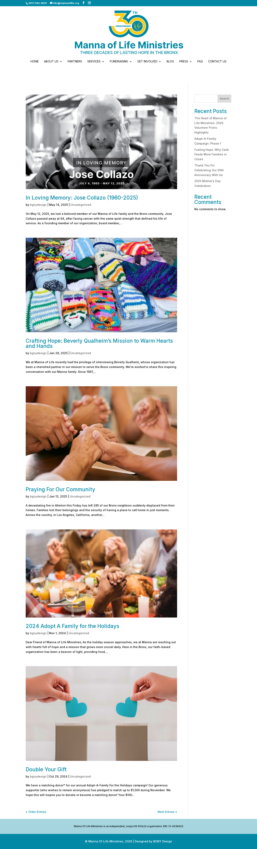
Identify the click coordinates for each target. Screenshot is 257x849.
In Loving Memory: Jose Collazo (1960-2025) (82, 198)
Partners (75, 61)
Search (224, 98)
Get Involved (147, 61)
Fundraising (119, 61)
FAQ (200, 61)
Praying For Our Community (60, 489)
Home (35, 61)
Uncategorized (80, 204)
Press (183, 61)
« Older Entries (36, 811)
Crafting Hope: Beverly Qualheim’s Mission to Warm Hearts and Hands (99, 343)
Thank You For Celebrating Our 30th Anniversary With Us (209, 170)
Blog (170, 61)
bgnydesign (38, 204)
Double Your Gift (46, 769)
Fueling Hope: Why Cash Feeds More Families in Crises (211, 154)
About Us (51, 61)
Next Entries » (167, 811)
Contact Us (217, 61)
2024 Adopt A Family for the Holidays (72, 626)
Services (94, 61)
